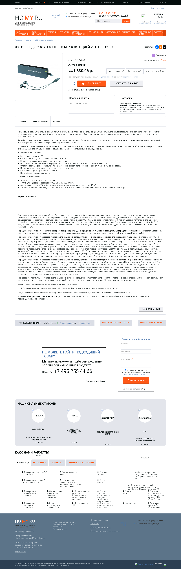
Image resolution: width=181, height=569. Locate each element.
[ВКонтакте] (157, 47)
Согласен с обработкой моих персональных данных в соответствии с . (136, 372)
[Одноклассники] (160, 47)
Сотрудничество (107, 2)
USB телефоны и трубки (44, 40)
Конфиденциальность (100, 527)
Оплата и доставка (61, 2)
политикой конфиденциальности (135, 374)
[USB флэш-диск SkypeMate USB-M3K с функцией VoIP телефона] (39, 77)
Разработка (158, 564)
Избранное (146, 22)
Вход (152, 8)
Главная (18, 40)
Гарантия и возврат (85, 2)
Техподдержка (144, 2)
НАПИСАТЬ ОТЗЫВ (151, 309)
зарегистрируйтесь (131, 77)
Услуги (125, 2)
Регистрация (161, 8)
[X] (164, 47)
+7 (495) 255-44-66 (88, 13)
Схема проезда (60, 529)
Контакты (162, 2)
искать (126, 21)
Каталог (18, 2)
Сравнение (161, 22)
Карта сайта (20, 552)
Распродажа (159, 32)
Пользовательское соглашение (105, 531)
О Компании (37, 2)
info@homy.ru (86, 17)
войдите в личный (106, 77)
